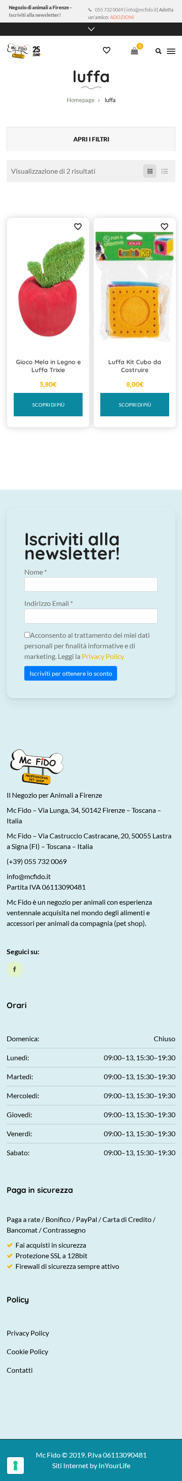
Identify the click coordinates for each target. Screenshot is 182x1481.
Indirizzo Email (48, 603)
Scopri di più (48, 404)
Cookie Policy (27, 1351)
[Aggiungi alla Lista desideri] (78, 226)
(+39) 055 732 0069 (37, 861)
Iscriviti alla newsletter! (35, 15)
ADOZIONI (122, 17)
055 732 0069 (109, 9)
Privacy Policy (103, 656)
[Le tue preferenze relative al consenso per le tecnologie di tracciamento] (15, 1465)
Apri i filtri (91, 139)
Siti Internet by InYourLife (91, 1465)
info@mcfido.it (141, 9)
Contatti (20, 1370)
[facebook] (15, 969)
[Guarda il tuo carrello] (134, 50)
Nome (35, 571)
